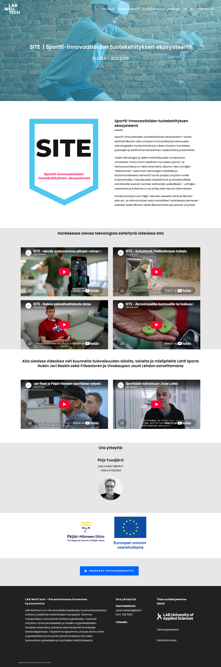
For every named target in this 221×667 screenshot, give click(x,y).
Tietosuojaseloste (168, 629)
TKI (185, 9)
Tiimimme (174, 9)
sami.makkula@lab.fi (129, 610)
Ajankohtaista (154, 9)
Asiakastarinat (129, 9)
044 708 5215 (124, 614)
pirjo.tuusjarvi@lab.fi (110, 466)
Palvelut (108, 9)
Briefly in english (202, 9)
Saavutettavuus (167, 640)
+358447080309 (110, 470)
